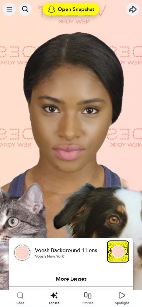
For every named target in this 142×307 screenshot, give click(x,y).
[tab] (71, 279)
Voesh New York (49, 256)
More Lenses (71, 279)
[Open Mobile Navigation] (9, 9)
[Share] (132, 9)
